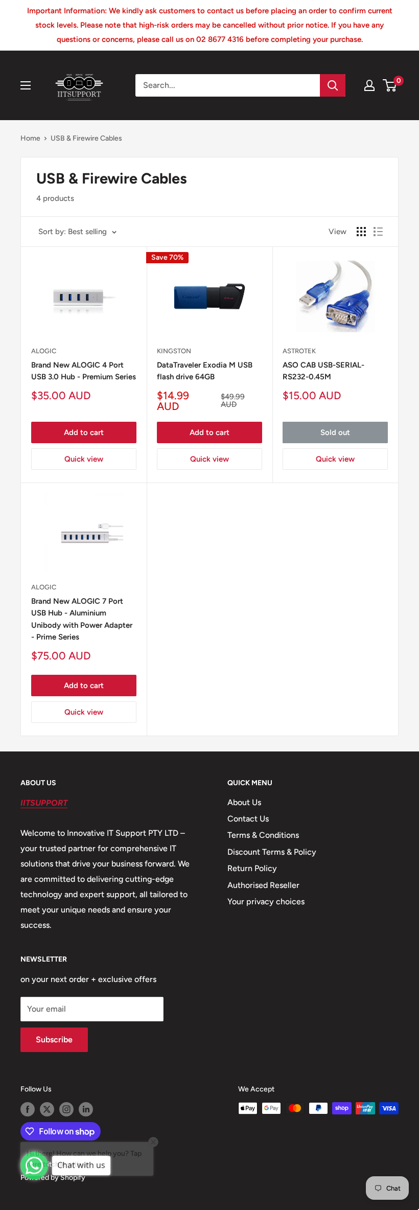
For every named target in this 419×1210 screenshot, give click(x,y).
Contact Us (248, 819)
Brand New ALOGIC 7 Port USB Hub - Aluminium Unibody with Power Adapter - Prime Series (81, 619)
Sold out (335, 432)
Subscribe (54, 1039)
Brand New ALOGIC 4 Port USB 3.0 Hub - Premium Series (83, 370)
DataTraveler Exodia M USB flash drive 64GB (204, 370)
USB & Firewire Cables (86, 138)
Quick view (83, 459)
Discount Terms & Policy (271, 852)
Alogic (43, 351)
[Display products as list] (378, 231)
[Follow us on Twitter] (47, 1109)
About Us (244, 802)
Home (30, 138)
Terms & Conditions (263, 835)
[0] (390, 85)
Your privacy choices (266, 901)
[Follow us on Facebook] (27, 1109)
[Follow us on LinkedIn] (86, 1109)
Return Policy (252, 868)
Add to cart (84, 432)
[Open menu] (25, 85)
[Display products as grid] (361, 231)
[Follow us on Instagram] (66, 1109)
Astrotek (299, 351)
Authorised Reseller (263, 885)
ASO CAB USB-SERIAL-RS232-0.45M (323, 370)
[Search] (332, 85)
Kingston (174, 351)
